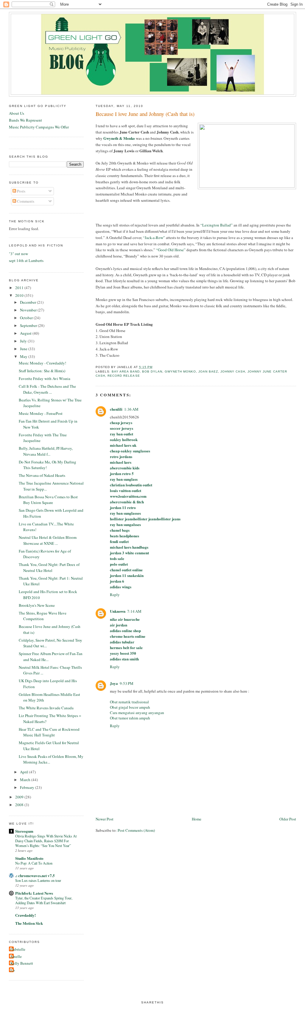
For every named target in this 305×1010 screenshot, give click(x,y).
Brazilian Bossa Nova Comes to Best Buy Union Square (48, 499)
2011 (19, 287)
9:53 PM (126, 683)
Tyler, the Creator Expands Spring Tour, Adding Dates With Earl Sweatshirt (43, 900)
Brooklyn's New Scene (37, 605)
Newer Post (104, 819)
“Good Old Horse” (171, 249)
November (29, 310)
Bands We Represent (25, 120)
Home (196, 819)
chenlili (116, 409)
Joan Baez (208, 371)
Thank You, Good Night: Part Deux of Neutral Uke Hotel (49, 567)
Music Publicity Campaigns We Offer (39, 127)
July (24, 341)
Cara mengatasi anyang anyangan (137, 712)
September (29, 325)
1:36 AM (131, 409)
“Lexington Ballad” (216, 225)
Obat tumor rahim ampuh (130, 718)
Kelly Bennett (21, 963)
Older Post (287, 819)
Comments (25, 201)
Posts (20, 191)
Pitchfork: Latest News (34, 893)
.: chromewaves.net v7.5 (35, 875)
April (24, 772)
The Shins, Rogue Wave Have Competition (42, 616)
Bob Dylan (152, 371)
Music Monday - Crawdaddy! (42, 363)
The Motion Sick (29, 923)
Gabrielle (17, 949)
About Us (16, 113)
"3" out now (18, 253)
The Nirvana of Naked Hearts (42, 475)
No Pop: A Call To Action (33, 863)
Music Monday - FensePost (41, 413)
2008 (19, 804)
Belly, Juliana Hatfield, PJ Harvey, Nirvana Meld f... (46, 451)
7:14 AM (134, 611)
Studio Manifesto (29, 858)
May (24, 356)
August (26, 333)
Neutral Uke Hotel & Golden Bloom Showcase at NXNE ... (48, 540)
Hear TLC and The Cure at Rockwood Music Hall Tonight (49, 732)
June (24, 348)
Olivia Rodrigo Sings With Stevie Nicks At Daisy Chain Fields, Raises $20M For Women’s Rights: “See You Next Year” (46, 841)
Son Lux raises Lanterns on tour (38, 880)
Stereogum (24, 831)
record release (124, 375)
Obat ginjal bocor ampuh (130, 707)
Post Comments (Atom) (136, 830)
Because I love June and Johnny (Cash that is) (145, 113)
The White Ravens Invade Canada (46, 707)
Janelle (16, 956)
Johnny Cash (232, 371)
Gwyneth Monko (180, 371)
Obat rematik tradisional (129, 702)
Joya (114, 683)
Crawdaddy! (25, 915)
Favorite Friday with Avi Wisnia (44, 378)
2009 (19, 797)
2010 (19, 295)
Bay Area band (125, 371)
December (28, 302)
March (25, 779)
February (27, 787)
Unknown (117, 611)
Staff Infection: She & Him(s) (42, 370)
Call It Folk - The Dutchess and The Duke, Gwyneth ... (47, 389)
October (27, 317)
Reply (115, 594)
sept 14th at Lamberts (26, 260)
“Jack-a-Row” (154, 237)
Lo (12, 970)
